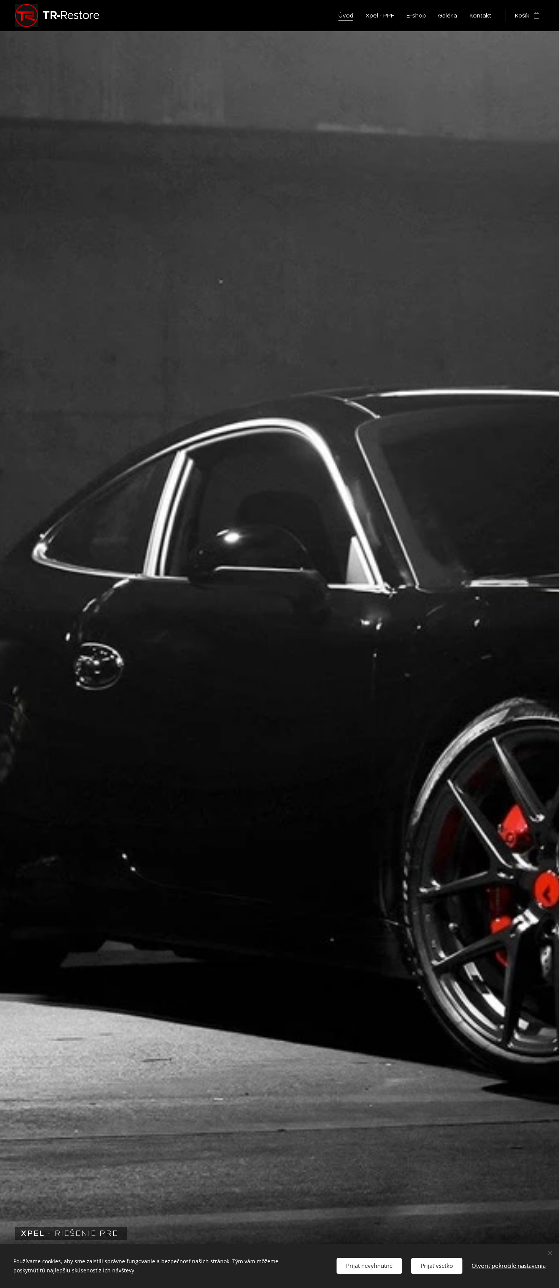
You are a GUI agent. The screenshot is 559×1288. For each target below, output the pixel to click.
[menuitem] (348, 15)
